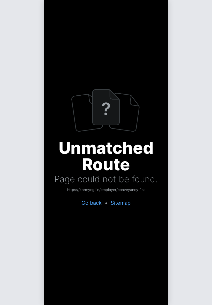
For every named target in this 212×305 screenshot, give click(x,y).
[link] (106, 190)
